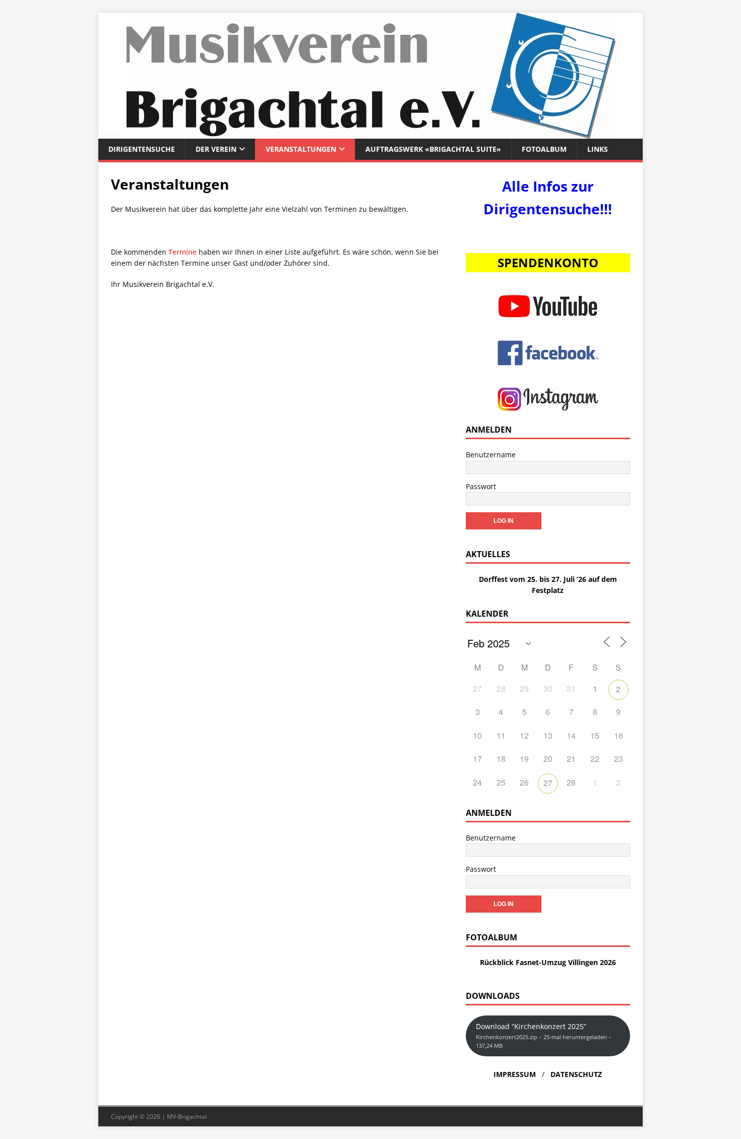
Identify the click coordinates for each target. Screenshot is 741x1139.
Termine (182, 252)
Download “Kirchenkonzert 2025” (543, 1035)
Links (597, 149)
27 (547, 783)
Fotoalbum (544, 149)
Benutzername (491, 454)
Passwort (481, 486)
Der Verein (216, 149)
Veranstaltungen (301, 149)
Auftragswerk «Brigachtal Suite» (433, 149)
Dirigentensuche (141, 149)
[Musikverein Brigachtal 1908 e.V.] (370, 133)
